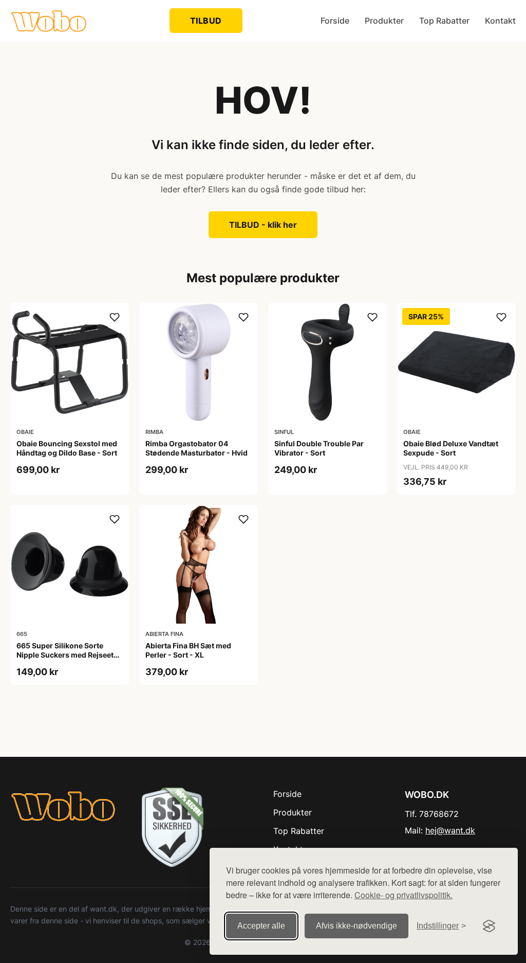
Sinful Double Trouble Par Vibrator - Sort (319, 448)
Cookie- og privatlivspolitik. (403, 895)
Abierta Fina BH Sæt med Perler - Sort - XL (188, 650)
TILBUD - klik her (263, 225)
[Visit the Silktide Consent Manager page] (489, 926)
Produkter (384, 20)
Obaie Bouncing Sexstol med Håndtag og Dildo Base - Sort (66, 448)
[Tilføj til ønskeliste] (114, 317)
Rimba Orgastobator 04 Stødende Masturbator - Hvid (196, 448)
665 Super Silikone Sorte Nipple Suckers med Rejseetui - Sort (68, 654)
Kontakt (500, 20)
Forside (335, 20)
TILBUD (206, 20)
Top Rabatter (444, 20)
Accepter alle (261, 925)
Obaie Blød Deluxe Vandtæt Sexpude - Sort (450, 448)
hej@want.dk (450, 830)
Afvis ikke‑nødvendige (356, 925)
